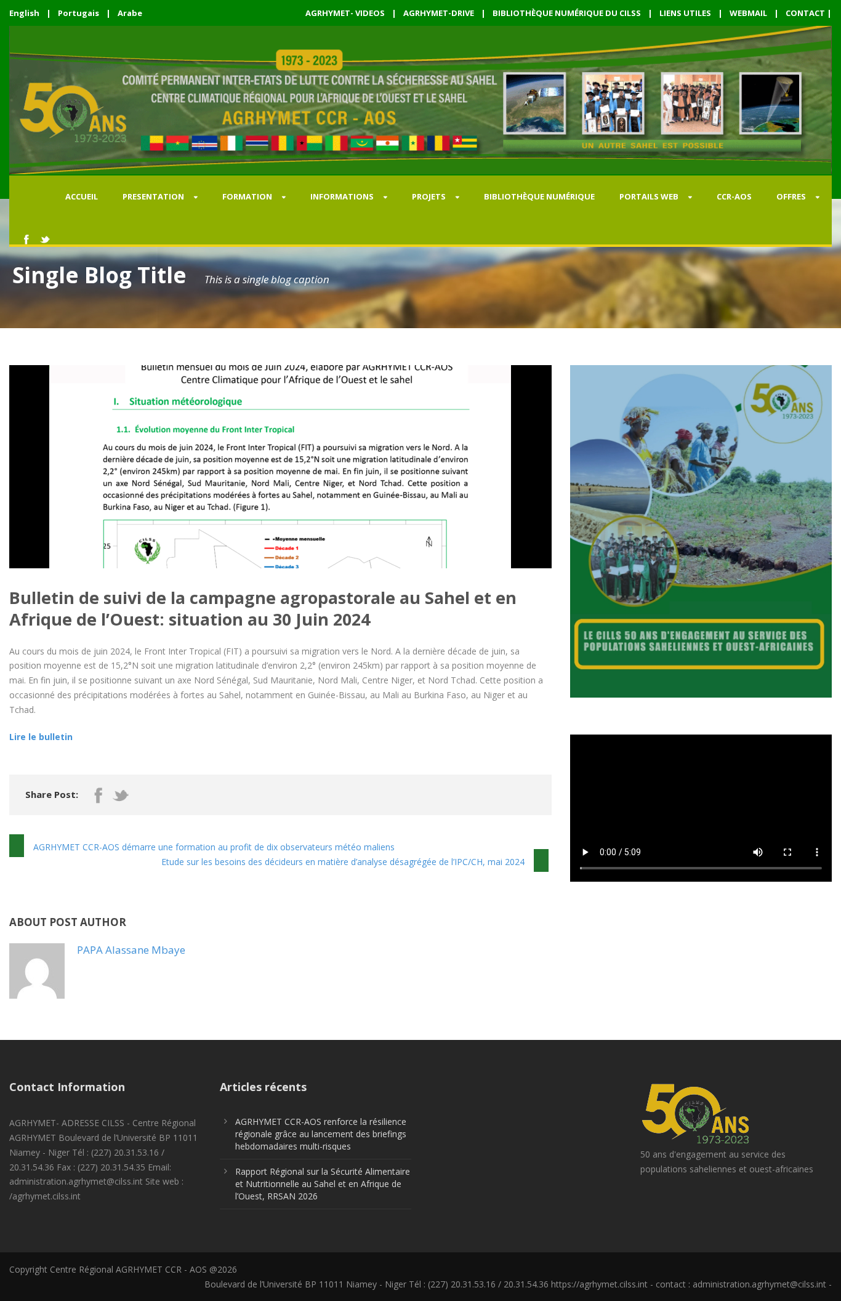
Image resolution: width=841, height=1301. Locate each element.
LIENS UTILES (685, 12)
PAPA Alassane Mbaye (131, 950)
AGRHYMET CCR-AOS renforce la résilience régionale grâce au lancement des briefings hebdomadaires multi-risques (320, 1134)
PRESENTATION (153, 196)
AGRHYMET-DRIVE (438, 12)
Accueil (81, 196)
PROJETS (429, 196)
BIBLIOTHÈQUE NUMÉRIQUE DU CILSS (567, 12)
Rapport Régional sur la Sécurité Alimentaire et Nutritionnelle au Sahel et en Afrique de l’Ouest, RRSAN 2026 (322, 1184)
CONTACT (805, 12)
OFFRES (791, 196)
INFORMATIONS (342, 196)
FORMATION (247, 196)
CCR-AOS (734, 196)
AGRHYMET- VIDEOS (345, 12)
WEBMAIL (748, 12)
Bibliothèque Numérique (539, 196)
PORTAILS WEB (648, 196)
